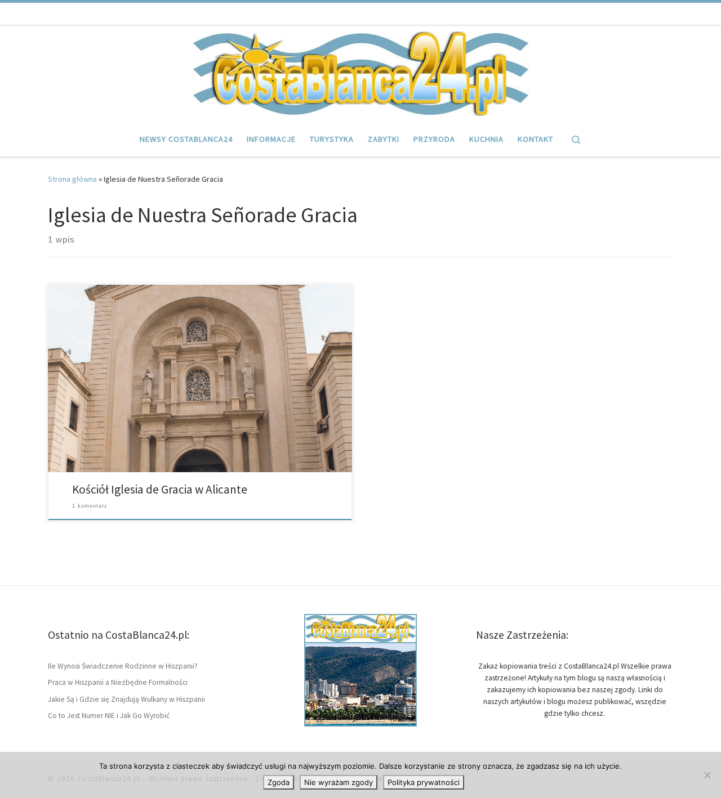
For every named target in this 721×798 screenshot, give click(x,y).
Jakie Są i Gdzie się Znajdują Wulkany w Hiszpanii (126, 699)
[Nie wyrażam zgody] (707, 775)
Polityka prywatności (424, 782)
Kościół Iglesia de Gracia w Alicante (159, 489)
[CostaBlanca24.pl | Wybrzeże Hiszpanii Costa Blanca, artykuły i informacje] (360, 72)
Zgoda (279, 782)
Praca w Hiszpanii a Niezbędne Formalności (118, 682)
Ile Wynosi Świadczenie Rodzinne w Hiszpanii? (123, 666)
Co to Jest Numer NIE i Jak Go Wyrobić (109, 715)
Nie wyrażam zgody (338, 782)
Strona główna (72, 179)
